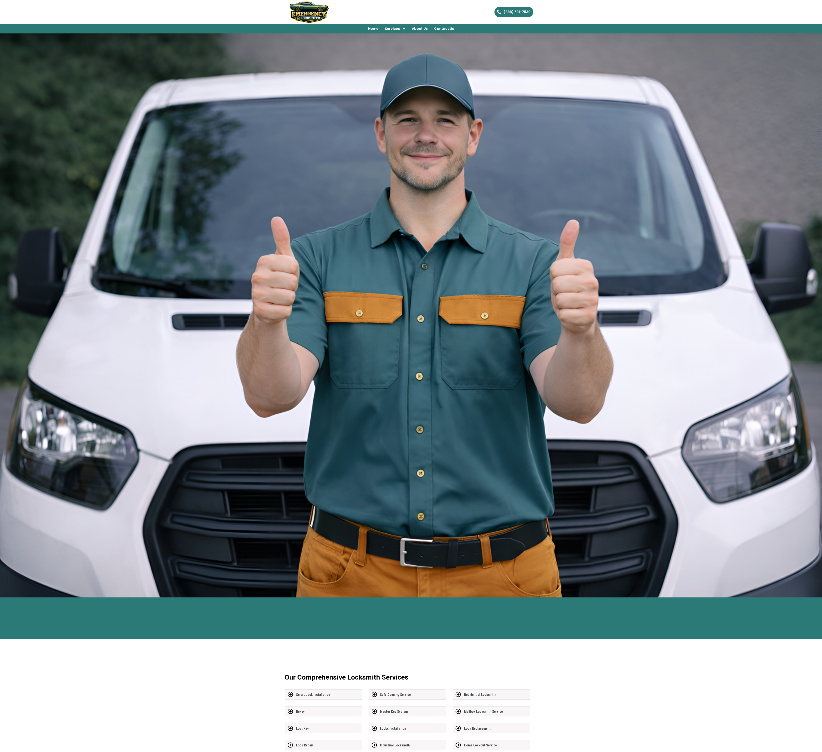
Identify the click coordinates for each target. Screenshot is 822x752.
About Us (420, 28)
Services (392, 28)
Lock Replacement (477, 728)
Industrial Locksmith (395, 745)
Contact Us (444, 28)
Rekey (300, 712)
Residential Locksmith (480, 695)
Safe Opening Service (395, 695)
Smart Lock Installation (313, 695)
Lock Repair (304, 745)
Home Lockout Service (480, 745)
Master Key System (394, 712)
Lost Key (302, 728)
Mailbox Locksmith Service (483, 712)
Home (373, 28)
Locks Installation (393, 728)
